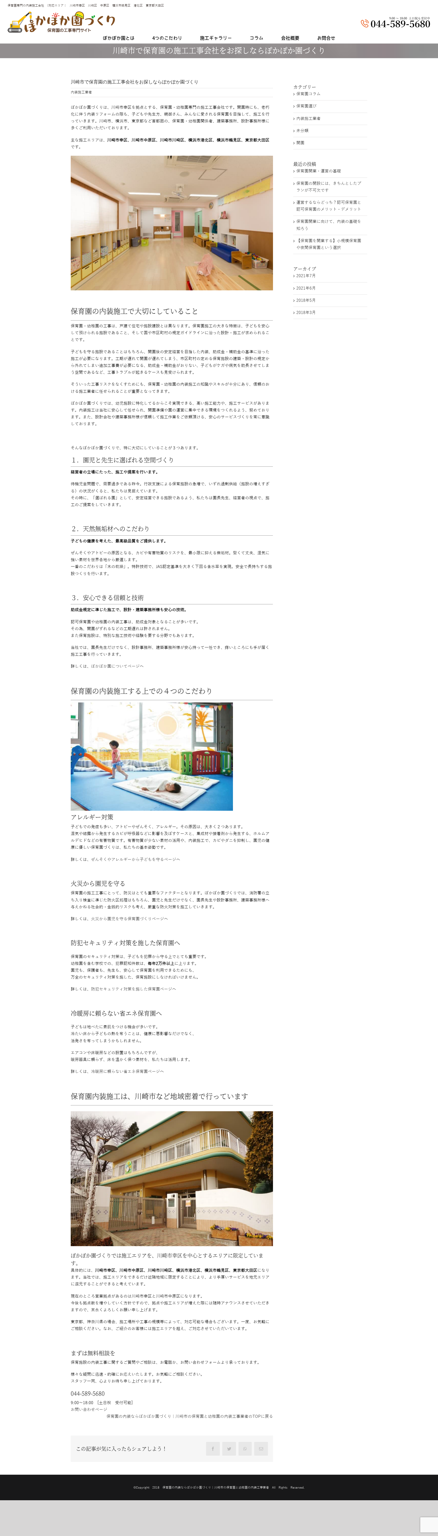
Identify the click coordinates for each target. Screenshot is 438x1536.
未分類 (302, 131)
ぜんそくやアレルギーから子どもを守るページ (133, 859)
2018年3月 (306, 312)
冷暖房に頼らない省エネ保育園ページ (125, 1071)
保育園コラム (308, 94)
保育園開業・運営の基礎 (318, 171)
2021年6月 (306, 288)
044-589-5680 (88, 1393)
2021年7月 (306, 276)
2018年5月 (306, 300)
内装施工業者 (81, 92)
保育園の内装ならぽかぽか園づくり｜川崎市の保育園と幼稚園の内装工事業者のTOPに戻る (189, 1416)
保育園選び (306, 106)
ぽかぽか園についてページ (115, 666)
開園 (300, 143)
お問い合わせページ (89, 1409)
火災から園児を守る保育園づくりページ (127, 919)
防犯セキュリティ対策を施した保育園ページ (131, 989)
